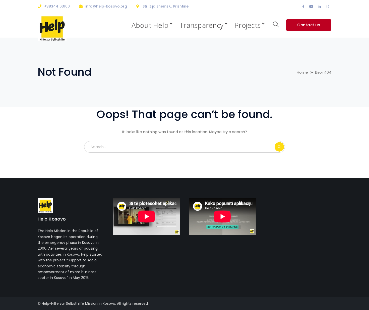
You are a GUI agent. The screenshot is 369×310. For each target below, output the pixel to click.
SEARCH (279, 147)
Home (302, 72)
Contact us (308, 25)
